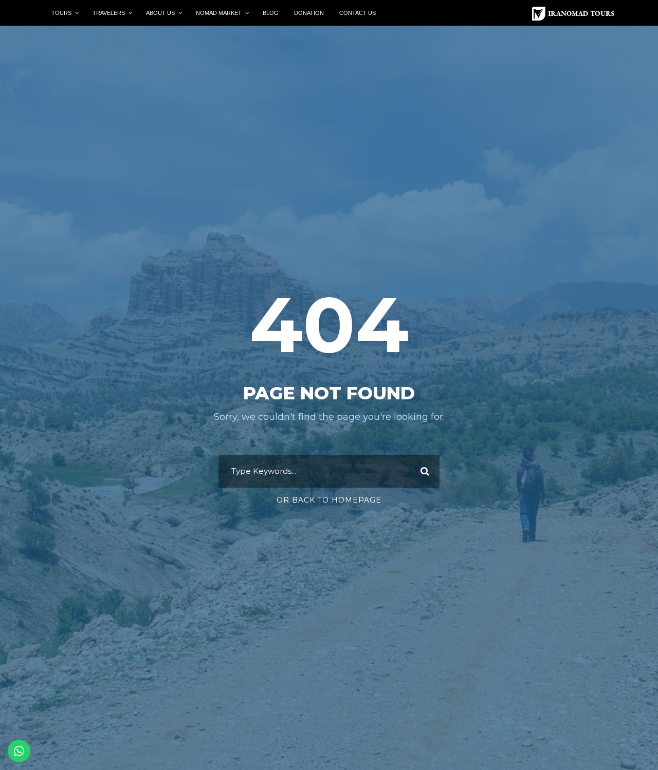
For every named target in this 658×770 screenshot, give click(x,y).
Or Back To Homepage (329, 500)
